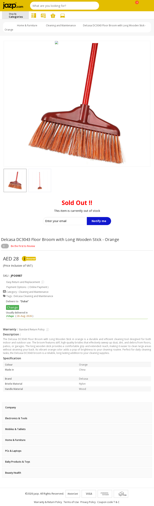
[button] (4, 180)
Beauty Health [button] (13, 472)
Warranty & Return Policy (48, 502)
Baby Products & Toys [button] (17, 461)
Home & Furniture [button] (15, 440)
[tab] (77, 407)
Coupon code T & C (108, 502)
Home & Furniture (27, 25)
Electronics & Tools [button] (16, 418)
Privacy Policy (88, 502)
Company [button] (10, 407)
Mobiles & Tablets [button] (15, 429)
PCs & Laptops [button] (13, 451)
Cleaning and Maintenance (61, 25)
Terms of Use (71, 502)
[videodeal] (136, 15)
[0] (137, 6)
